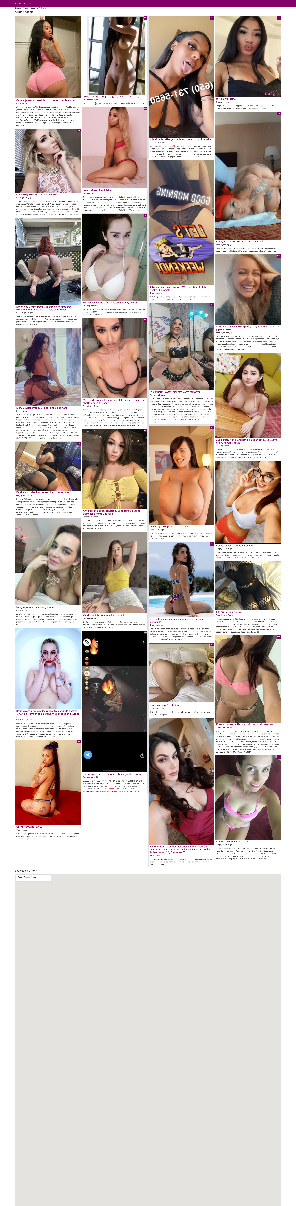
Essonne (34, 8)
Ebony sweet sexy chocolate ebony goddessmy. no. (113, 774)
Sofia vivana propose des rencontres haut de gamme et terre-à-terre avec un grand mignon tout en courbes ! (47, 713)
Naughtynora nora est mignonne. (35, 607)
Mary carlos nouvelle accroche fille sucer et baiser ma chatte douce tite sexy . (114, 401)
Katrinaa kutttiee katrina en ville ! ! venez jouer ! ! (44, 492)
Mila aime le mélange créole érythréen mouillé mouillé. (180, 139)
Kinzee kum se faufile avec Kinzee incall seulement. (245, 724)
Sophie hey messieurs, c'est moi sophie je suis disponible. (176, 620)
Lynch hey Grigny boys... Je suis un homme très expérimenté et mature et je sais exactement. (43, 308)
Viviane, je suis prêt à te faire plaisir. (170, 526)
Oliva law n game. (226, 98)
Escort (18, 8)
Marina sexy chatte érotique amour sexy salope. (110, 302)
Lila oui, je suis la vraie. (229, 612)
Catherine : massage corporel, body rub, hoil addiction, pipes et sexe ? (248, 328)
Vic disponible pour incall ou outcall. (103, 615)
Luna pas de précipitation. (164, 705)
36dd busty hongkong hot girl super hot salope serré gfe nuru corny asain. (246, 441)
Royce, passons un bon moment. (235, 545)
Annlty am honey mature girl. (232, 841)
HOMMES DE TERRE (23, 3)
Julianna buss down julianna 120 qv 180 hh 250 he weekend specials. (178, 288)
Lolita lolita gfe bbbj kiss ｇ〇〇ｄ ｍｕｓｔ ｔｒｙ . (112, 96)
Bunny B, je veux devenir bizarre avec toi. (240, 241)
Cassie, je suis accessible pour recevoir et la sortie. (45, 100)
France (26, 8)
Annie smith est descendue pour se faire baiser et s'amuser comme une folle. (111, 512)
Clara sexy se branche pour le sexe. (36, 194)
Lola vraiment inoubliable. (97, 190)
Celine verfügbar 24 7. (29, 826)
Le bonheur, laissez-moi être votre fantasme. (175, 391)
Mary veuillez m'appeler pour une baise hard (41, 407)
